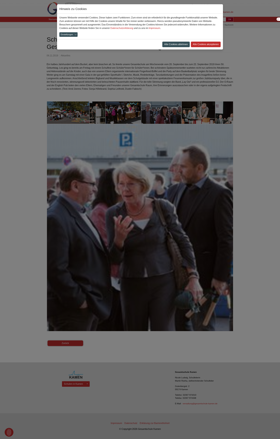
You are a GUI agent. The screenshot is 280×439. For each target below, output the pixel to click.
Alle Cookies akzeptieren (206, 44)
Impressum (154, 28)
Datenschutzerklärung (121, 28)
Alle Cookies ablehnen (176, 44)
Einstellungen (67, 34)
